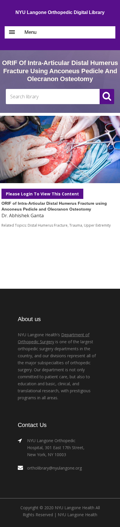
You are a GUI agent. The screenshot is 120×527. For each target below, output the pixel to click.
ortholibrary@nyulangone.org (54, 468)
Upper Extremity (97, 225)
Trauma (75, 225)
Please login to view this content (42, 194)
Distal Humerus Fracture (48, 225)
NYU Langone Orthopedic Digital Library (60, 12)
